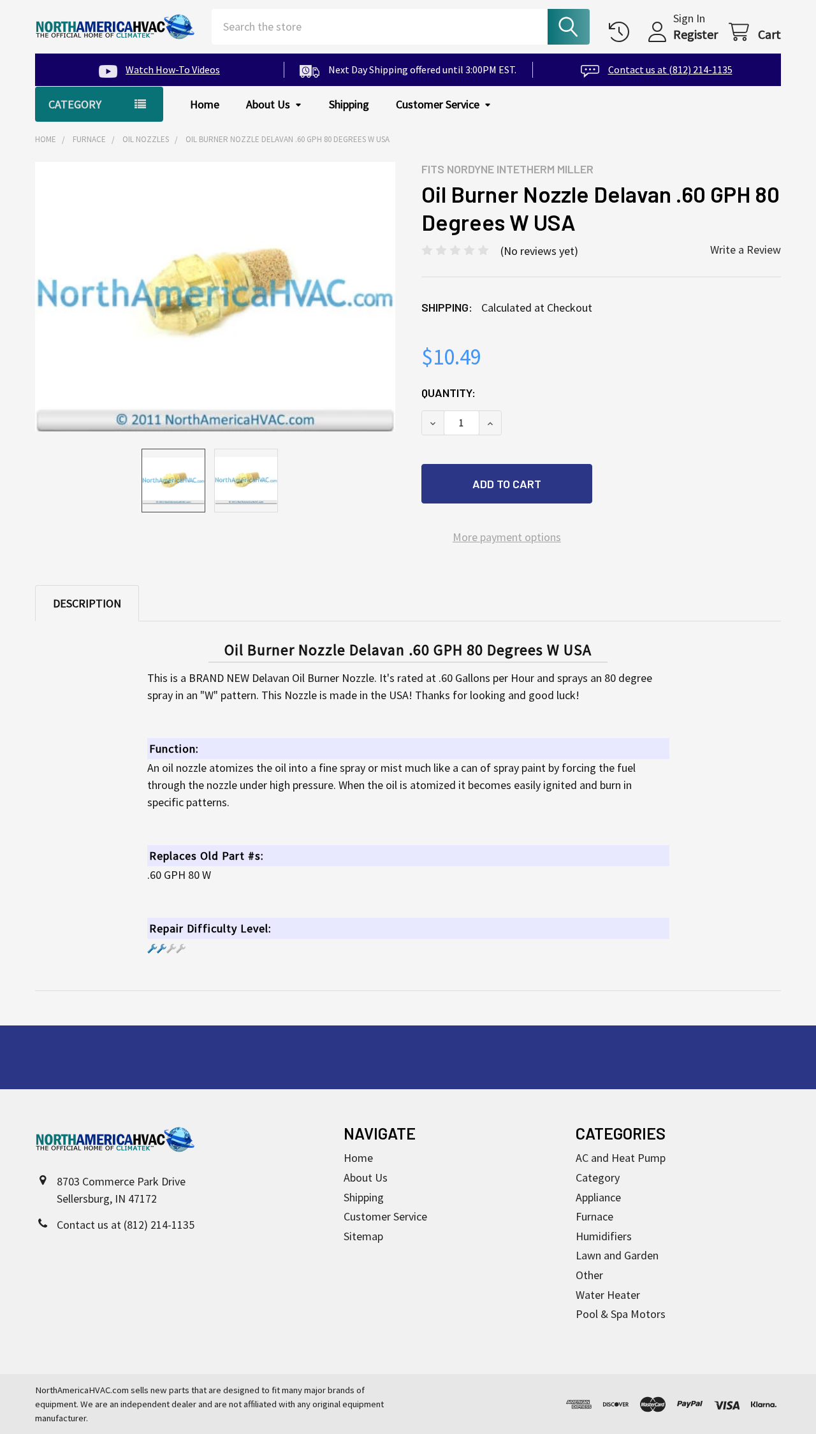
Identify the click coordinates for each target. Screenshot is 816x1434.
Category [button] (74, 104)
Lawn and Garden (617, 1255)
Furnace (594, 1216)
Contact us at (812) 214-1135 (670, 69)
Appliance (598, 1197)
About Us (268, 104)
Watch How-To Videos (173, 69)
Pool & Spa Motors (621, 1314)
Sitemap (363, 1236)
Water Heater (608, 1294)
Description (87, 603)
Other (589, 1275)
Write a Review (745, 249)
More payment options (507, 537)
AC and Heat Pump (621, 1157)
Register (695, 34)
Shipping (349, 104)
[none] (215, 297)
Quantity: (448, 393)
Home (204, 104)
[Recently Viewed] (622, 32)
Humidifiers (604, 1236)
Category (598, 1177)
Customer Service (437, 104)
